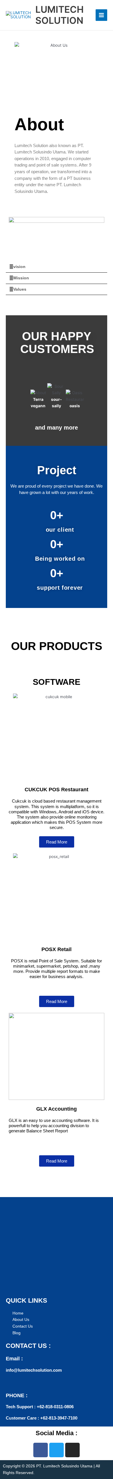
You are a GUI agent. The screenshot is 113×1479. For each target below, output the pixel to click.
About (39, 124)
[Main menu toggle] (101, 15)
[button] (56, 267)
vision (19, 267)
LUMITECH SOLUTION (59, 15)
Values (19, 289)
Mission (21, 278)
